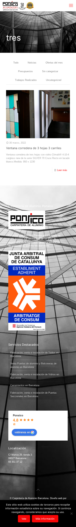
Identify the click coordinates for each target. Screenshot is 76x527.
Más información (45, 518)
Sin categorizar (50, 71)
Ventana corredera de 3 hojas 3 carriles (33, 148)
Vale (24, 518)
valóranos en (22, 432)
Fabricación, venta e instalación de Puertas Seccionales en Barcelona (33, 394)
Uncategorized (53, 80)
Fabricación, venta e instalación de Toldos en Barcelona (34, 354)
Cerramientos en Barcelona (24, 385)
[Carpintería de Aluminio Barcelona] (14, 5)
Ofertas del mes (54, 62)
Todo (15, 62)
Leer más (62, 170)
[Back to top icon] (38, 490)
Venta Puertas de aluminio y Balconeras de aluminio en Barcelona (33, 365)
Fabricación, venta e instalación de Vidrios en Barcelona (34, 376)
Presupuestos (25, 71)
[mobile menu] (71, 5)
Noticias (32, 62)
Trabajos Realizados (26, 80)
